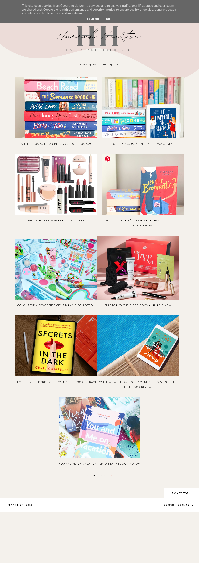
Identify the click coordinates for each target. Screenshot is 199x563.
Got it (110, 19)
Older (105, 475)
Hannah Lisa (14, 505)
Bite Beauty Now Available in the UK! (56, 220)
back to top (180, 493)
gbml (189, 505)
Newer (94, 475)
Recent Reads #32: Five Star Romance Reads (143, 143)
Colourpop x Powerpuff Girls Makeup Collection (56, 305)
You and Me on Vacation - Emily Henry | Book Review (99, 463)
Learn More (94, 19)
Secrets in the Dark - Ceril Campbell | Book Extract (56, 381)
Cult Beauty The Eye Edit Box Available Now (137, 305)
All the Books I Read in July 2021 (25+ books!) (56, 143)
